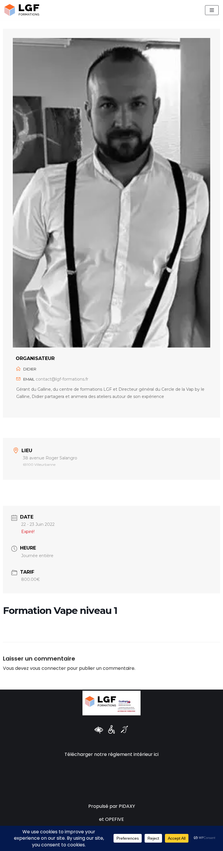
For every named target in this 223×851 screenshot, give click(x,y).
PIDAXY (127, 806)
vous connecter (48, 668)
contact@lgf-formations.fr (62, 379)
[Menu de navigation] (212, 10)
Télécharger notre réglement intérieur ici (111, 754)
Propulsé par (103, 806)
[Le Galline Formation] (21, 10)
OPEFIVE (114, 819)
